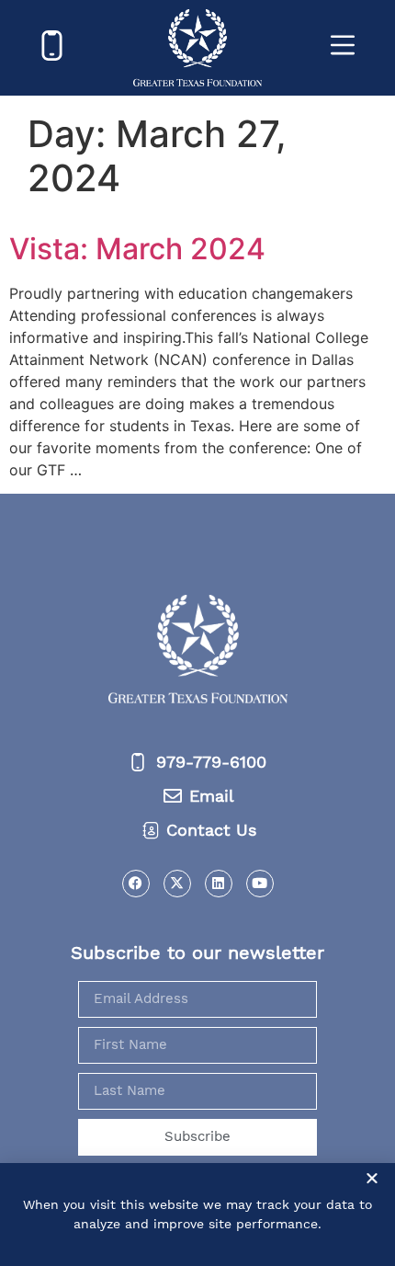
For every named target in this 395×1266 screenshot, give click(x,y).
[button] (372, 1177)
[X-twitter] (177, 883)
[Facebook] (136, 883)
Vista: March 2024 (137, 249)
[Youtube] (260, 883)
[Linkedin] (218, 883)
